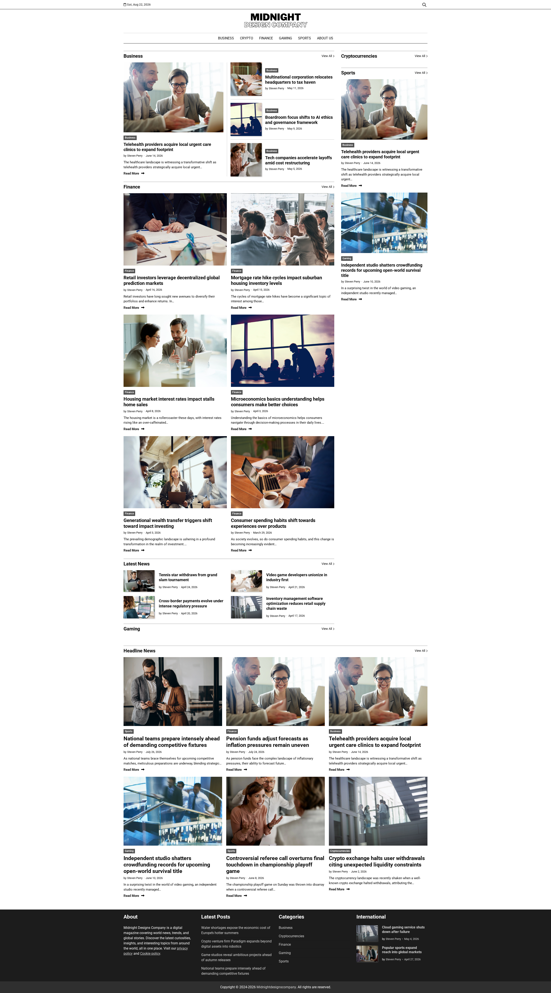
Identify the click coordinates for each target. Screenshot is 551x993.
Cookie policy (150, 953)
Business (226, 38)
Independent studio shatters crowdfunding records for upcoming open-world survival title (381, 270)
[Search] (424, 4)
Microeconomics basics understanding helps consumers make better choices (277, 401)
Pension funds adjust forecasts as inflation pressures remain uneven (267, 741)
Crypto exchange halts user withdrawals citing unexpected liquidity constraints (377, 861)
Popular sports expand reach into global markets (402, 950)
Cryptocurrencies (340, 850)
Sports (304, 38)
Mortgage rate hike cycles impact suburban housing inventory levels (276, 280)
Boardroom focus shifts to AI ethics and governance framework (299, 120)
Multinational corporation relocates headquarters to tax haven (299, 79)
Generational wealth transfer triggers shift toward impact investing (168, 523)
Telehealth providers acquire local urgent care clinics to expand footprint (167, 147)
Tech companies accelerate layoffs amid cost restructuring (298, 160)
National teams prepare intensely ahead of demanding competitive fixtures (172, 741)
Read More (131, 173)
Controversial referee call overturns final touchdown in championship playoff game (275, 864)
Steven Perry (134, 155)
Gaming (285, 38)
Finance (266, 38)
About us (325, 38)
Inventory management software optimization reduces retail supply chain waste (295, 603)
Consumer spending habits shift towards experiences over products (273, 523)
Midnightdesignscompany (276, 987)
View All (327, 56)
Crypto (246, 38)
